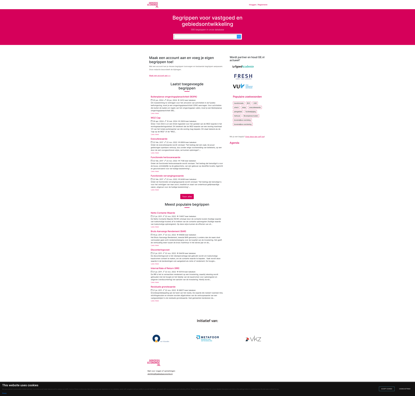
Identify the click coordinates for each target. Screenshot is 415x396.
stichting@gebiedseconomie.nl (160, 374)
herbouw (237, 116)
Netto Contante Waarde (163, 213)
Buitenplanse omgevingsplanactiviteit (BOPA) (174, 96)
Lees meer (155, 113)
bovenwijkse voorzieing (242, 120)
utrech (236, 107)
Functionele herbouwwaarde (165, 157)
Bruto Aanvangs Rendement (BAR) (168, 231)
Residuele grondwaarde (163, 286)
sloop (244, 107)
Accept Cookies (386, 389)
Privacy (4, 393)
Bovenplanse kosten (251, 116)
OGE (255, 103)
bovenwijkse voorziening (242, 124)
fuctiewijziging (251, 111)
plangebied (238, 111)
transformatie (238, 103)
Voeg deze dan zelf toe (254, 136)
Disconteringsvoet (160, 250)
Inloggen (252, 5)
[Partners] (243, 67)
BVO (248, 103)
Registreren (262, 5)
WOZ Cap (155, 117)
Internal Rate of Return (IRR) (165, 268)
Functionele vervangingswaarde (167, 175)
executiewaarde (255, 107)
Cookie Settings (404, 389)
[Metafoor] (207, 338)
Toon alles (187, 196)
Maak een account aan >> (160, 75)
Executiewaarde (159, 139)
